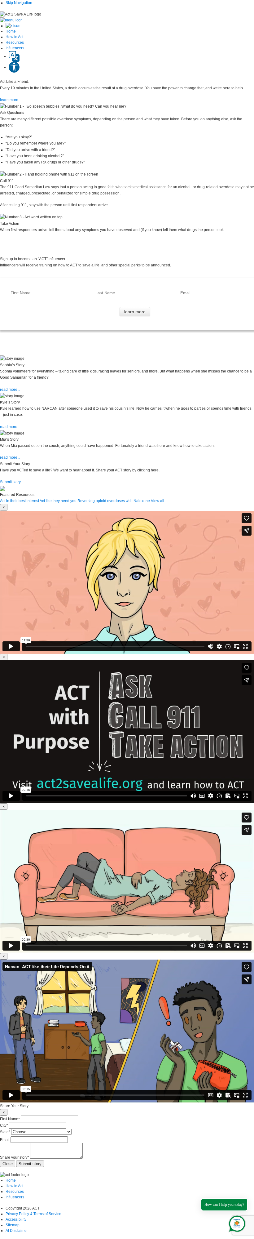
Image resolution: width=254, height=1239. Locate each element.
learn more (9, 100)
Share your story (14, 1157)
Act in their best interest (19, 501)
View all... (159, 501)
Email (5, 1140)
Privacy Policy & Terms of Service (33, 1214)
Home (11, 1180)
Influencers (15, 1197)
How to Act (14, 1186)
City (4, 1125)
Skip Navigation (19, 3)
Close (7, 1163)
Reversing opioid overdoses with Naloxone (113, 501)
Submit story (10, 482)
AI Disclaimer (17, 1230)
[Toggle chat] (236, 1222)
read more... (10, 389)
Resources (15, 1191)
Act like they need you (58, 501)
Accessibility (16, 1219)
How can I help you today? (224, 1204)
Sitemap (13, 1225)
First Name (10, 1119)
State (5, 1132)
